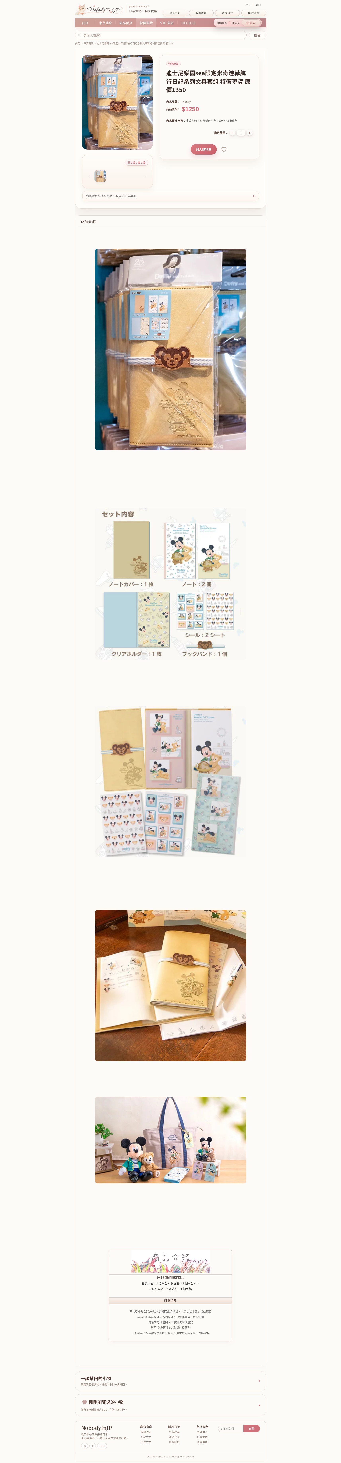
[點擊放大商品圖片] (117, 102)
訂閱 (251, 1428)
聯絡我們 (174, 1442)
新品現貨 (126, 23)
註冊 (258, 4)
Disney (186, 102)
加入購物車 (203, 149)
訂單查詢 (202, 1437)
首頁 (85, 23)
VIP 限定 (167, 23)
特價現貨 (146, 23)
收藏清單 (202, 1442)
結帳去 (251, 23)
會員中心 (202, 1432)
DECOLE (188, 23)
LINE (102, 1446)
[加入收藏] (223, 149)
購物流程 (146, 1432)
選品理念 (174, 1437)
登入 (248, 4)
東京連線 (105, 23)
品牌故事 (174, 1432)
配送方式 (146, 1442)
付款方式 (146, 1437)
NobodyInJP (96, 1427)
